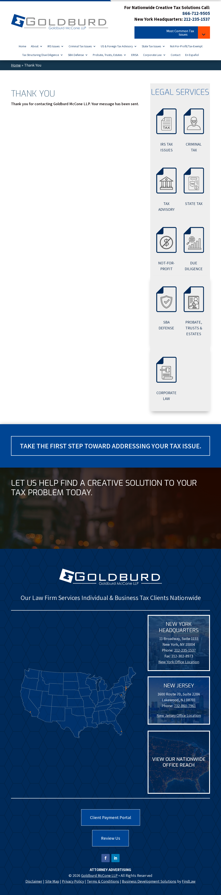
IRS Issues (53, 46)
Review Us (110, 838)
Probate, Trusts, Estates (107, 55)
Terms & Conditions (103, 881)
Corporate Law (152, 55)
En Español (192, 55)
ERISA (134, 55)
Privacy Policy (73, 881)
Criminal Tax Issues (80, 46)
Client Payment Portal (110, 817)
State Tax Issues (151, 46)
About (34, 46)
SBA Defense (76, 55)
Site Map (52, 881)
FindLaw (189, 881)
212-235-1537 (197, 19)
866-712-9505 (196, 13)
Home (22, 46)
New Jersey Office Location (179, 715)
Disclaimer (33, 881)
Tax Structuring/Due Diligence (40, 55)
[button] (172, 33)
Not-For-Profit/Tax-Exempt (186, 46)
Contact (175, 55)
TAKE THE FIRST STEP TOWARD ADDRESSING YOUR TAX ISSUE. (110, 445)
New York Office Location (178, 661)
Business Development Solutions (149, 881)
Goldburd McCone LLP (99, 875)
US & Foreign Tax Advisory (117, 46)
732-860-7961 (185, 705)
